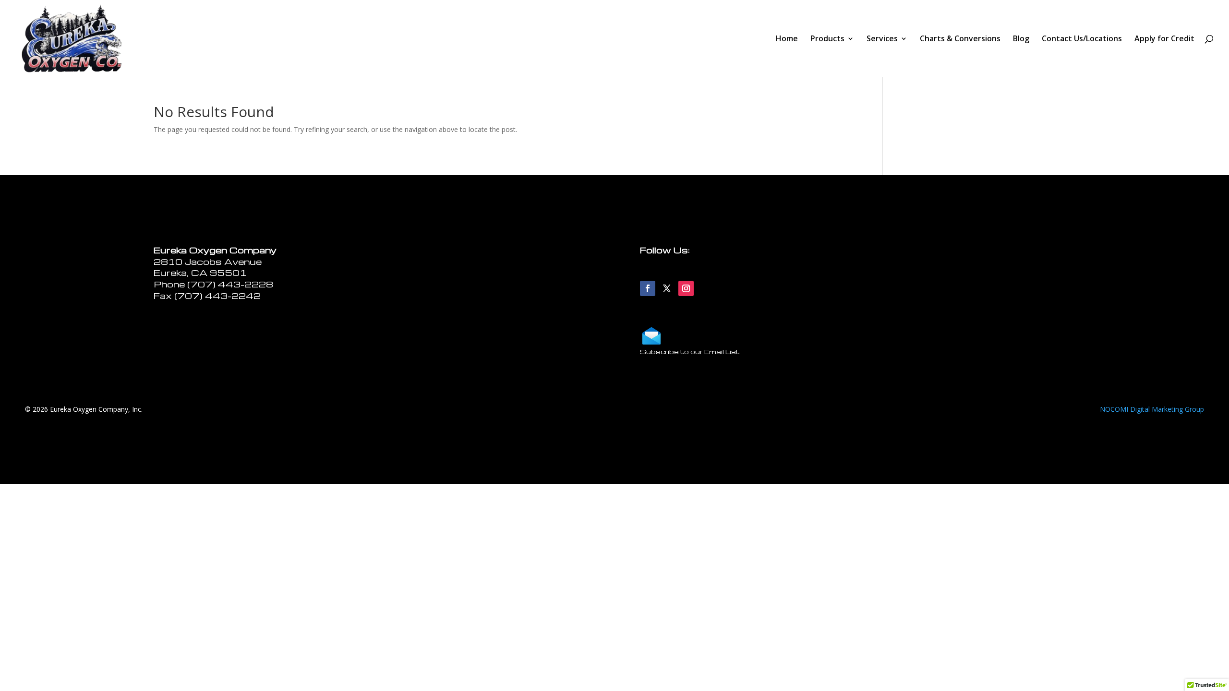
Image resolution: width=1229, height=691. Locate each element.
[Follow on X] (667, 288)
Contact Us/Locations (1082, 39)
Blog (1021, 39)
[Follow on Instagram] (686, 288)
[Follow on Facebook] (647, 288)
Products (827, 39)
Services (882, 39)
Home (787, 39)
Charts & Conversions (960, 39)
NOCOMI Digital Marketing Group (1152, 409)
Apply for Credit (1164, 39)
